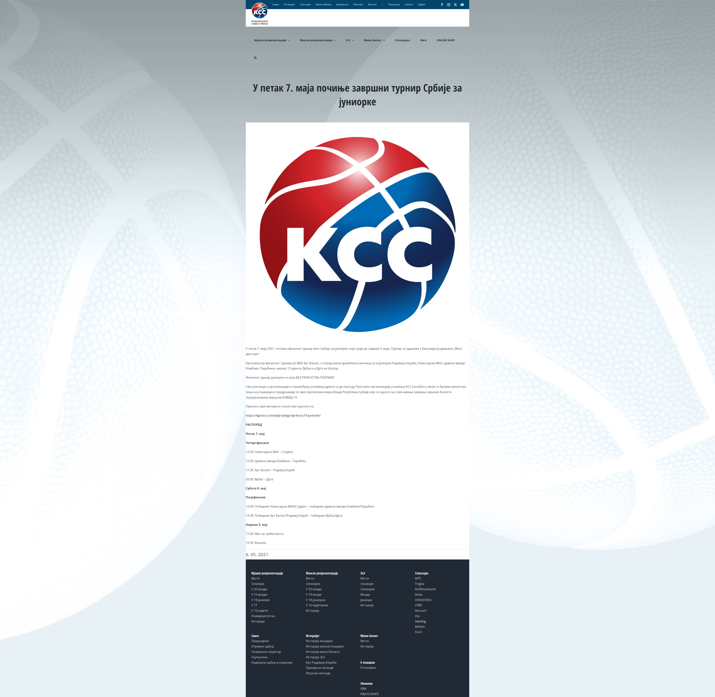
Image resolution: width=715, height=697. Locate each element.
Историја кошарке (319, 641)
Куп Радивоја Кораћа (321, 662)
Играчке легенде (318, 673)
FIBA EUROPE (369, 694)
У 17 (254, 605)
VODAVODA (423, 600)
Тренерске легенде (319, 668)
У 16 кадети (259, 611)
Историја (258, 621)
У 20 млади (259, 589)
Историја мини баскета (323, 652)
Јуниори (366, 600)
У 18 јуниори (260, 600)
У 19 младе (314, 594)
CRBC (418, 605)
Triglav (419, 584)
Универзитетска (263, 616)
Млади (365, 594)
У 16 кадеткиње (317, 605)
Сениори (257, 584)
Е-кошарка (368, 668)
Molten (420, 627)
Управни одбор (262, 646)
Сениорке (313, 584)
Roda (418, 594)
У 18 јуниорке (315, 600)
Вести (255, 578)
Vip (417, 616)
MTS (418, 578)
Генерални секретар (266, 652)
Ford (418, 632)
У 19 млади (259, 594)
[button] (255, 58)
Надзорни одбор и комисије (271, 662)
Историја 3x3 (315, 657)
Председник (260, 641)
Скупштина (259, 657)
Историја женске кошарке (325, 646)
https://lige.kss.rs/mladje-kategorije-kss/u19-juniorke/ (283, 415)
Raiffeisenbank (425, 589)
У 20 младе (314, 589)
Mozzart (421, 611)
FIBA (363, 689)
